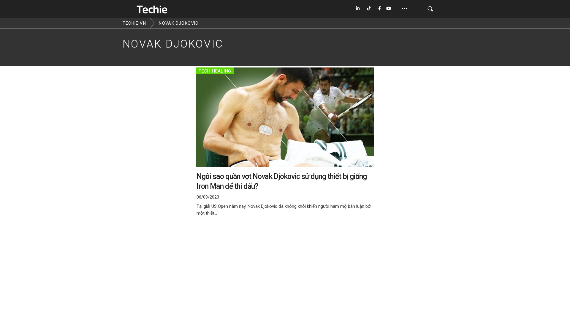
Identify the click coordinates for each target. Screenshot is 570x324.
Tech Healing (215, 71)
